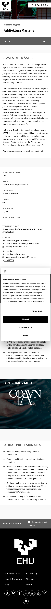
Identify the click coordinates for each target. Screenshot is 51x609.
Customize (24, 327)
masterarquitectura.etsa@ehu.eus (20, 257)
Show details (37, 311)
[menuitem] (46, 4)
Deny (25, 336)
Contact (29, 584)
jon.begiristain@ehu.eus (16, 247)
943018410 (9, 260)
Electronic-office (12, 573)
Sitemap (30, 579)
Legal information (13, 579)
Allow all (25, 319)
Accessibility (31, 573)
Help (7, 584)
